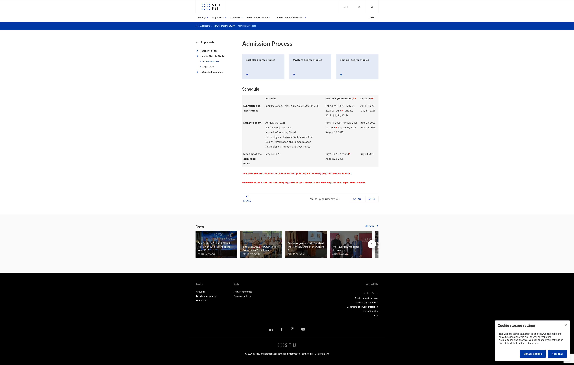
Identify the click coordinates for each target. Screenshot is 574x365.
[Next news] (372, 244)
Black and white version (366, 298)
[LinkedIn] (271, 329)
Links (371, 17)
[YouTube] (303, 329)
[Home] (196, 25)
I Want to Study (209, 50)
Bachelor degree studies (260, 60)
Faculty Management (206, 296)
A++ (375, 292)
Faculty (202, 17)
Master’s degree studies (307, 60)
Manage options (533, 354)
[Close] (565, 325)
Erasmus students (242, 296)
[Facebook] (281, 329)
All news (369, 226)
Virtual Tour (201, 300)
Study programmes (242, 291)
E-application (208, 66)
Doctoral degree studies (354, 60)
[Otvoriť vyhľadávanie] (371, 6)
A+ (368, 293)
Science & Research (257, 17)
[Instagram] (292, 329)
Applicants (218, 17)
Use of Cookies (370, 311)
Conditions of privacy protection (362, 306)
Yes (359, 199)
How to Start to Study (224, 25)
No (373, 199)
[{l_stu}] (287, 345)
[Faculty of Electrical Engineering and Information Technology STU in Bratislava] (211, 7)
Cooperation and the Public (289, 17)
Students (235, 17)
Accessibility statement (367, 302)
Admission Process (211, 61)
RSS (376, 315)
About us (200, 291)
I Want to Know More (212, 72)
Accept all (557, 354)
